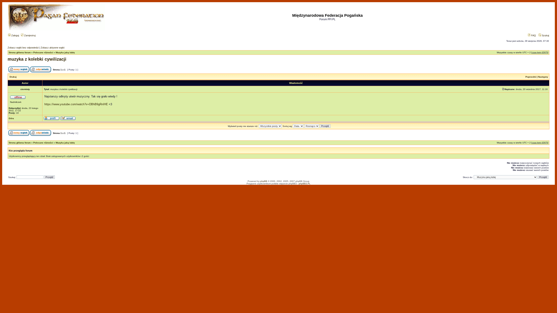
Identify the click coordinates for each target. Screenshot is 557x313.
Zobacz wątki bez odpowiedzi (23, 47)
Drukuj (13, 77)
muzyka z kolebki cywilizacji (37, 59)
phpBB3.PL (304, 183)
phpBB (263, 181)
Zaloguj (15, 35)
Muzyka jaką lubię (65, 52)
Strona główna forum (20, 52)
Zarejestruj (29, 35)
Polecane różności (43, 52)
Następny (543, 77)
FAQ (533, 35)
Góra (11, 118)
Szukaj (545, 35)
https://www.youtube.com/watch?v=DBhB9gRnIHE (76, 104)
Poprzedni (530, 77)
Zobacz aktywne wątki (52, 47)
